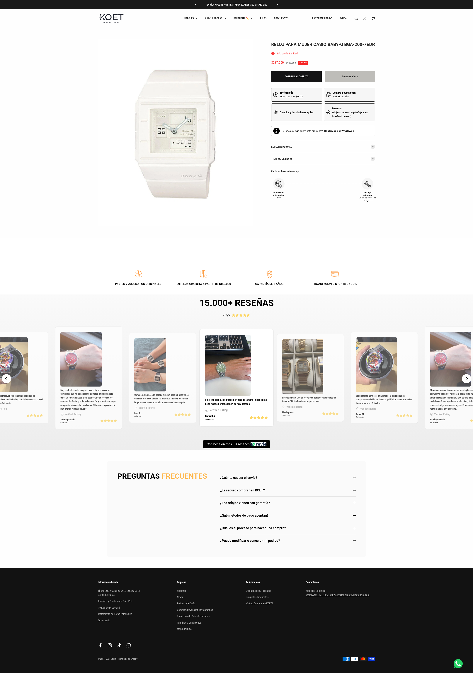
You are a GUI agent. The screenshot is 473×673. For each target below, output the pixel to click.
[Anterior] (195, 5)
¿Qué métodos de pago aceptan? (244, 515)
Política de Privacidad (109, 607)
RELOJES (189, 18)
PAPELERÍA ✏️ (241, 18)
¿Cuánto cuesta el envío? (238, 478)
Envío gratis (104, 620)
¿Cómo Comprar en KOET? (259, 603)
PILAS (263, 18)
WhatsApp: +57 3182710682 (320, 594)
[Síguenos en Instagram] (109, 645)
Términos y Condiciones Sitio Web (115, 601)
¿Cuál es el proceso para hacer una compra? (253, 528)
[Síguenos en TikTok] (119, 645)
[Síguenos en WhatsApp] (128, 645)
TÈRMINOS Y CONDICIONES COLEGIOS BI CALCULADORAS (119, 592)
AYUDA (343, 18)
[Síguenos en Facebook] (100, 645)
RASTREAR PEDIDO (322, 18)
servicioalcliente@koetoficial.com (352, 594)
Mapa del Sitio (184, 628)
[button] (466, 378)
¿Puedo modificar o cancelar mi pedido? (250, 541)
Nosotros (181, 590)
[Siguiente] (277, 5)
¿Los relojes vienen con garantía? (245, 503)
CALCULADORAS (213, 18)
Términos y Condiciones (189, 622)
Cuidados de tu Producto (258, 590)
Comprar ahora (350, 76)
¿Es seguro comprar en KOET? (242, 490)
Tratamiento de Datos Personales (115, 613)
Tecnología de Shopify (127, 659)
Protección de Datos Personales (193, 616)
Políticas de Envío (186, 603)
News (180, 597)
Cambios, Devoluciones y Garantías (195, 609)
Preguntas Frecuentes (257, 597)
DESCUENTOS (281, 18)
